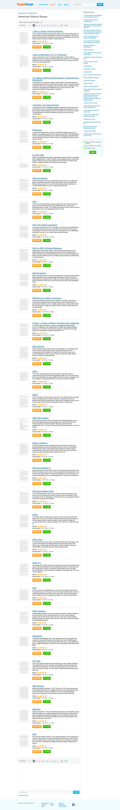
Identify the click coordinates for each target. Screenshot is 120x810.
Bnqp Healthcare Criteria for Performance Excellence (90, 127)
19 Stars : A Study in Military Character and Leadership (55, 323)
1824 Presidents (39, 273)
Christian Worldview (88, 83)
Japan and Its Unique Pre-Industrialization (90, 46)
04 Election (37, 130)
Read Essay (37, 47)
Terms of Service (63, 806)
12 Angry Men (38, 155)
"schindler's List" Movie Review (45, 105)
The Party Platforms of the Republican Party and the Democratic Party (93, 16)
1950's (35, 515)
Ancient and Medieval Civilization (91, 77)
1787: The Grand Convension (44, 225)
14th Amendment (40, 178)
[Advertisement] (49, 778)
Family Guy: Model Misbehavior (91, 86)
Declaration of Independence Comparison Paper (91, 20)
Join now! (52, 4)
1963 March (37, 636)
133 (62, 25)
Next (65, 25)
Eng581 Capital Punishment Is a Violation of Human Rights (91, 37)
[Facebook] (73, 805)
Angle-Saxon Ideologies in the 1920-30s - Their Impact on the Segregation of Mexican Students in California (93, 32)
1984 (34, 734)
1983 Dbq (36, 709)
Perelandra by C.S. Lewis (89, 119)
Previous (29, 25)
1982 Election (38, 686)
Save (48, 47)
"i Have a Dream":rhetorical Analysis (47, 31)
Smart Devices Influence (89, 80)
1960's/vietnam (38, 611)
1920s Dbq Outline (40, 418)
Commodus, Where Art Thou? (90, 103)
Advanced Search (23, 795)
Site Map (61, 803)
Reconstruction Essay (89, 49)
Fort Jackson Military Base (90, 131)
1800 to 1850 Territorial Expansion (47, 248)
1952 (34, 588)
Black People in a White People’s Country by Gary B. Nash (91, 115)
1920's (35, 371)
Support (66, 4)
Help (51, 803)
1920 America (38, 346)
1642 (34, 202)
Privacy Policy (62, 804)
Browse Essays (43, 4)
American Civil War (88, 72)
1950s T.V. (36, 563)
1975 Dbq (36, 661)
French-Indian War (88, 66)
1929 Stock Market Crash (42, 491)
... (58, 25)
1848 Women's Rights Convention (46, 298)
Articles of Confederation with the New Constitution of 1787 (92, 106)
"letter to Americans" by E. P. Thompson (49, 55)
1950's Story (37, 539)
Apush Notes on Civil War (89, 69)
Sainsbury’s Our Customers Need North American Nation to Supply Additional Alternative (93, 25)
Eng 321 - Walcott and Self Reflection (93, 74)
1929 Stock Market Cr (41, 468)
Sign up (93, 152)
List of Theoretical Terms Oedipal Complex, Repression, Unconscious (92, 41)
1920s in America (39, 443)
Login (59, 4)
